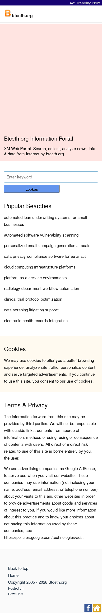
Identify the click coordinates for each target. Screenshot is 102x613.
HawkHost (15, 593)
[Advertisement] (51, 81)
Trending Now (88, 3)
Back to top (18, 568)
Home (13, 575)
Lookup (32, 189)
